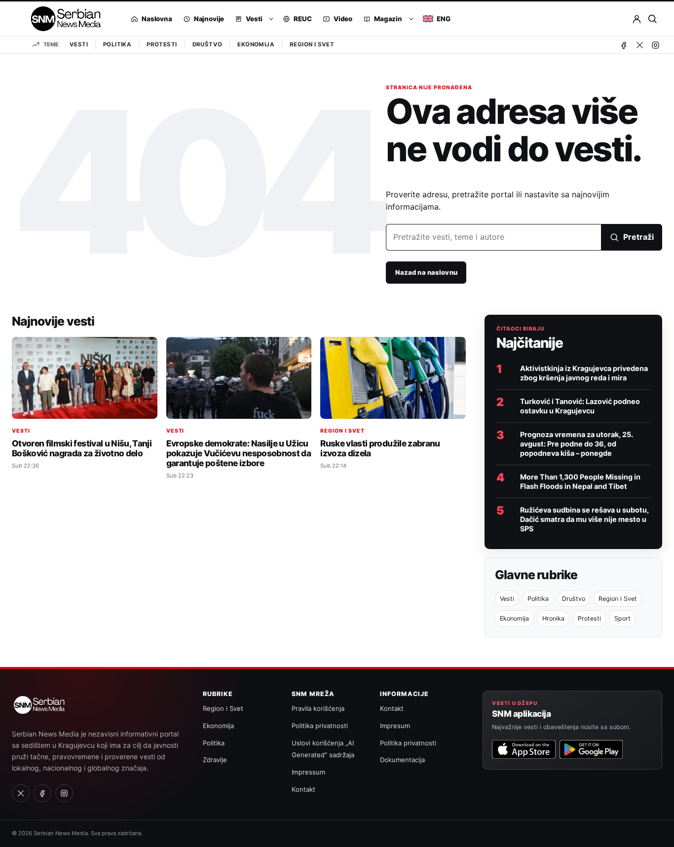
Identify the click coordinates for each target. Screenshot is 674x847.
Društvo (207, 44)
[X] (639, 45)
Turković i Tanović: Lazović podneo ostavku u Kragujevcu (580, 406)
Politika (117, 44)
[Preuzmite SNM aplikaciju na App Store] (523, 749)
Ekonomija (255, 44)
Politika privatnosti (320, 726)
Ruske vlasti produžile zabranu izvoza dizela (380, 448)
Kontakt (303, 789)
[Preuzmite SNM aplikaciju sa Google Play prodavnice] (591, 749)
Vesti (79, 44)
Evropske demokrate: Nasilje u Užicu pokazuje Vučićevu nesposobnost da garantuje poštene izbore (238, 453)
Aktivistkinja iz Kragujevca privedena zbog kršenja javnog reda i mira (584, 373)
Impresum (395, 726)
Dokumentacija (402, 760)
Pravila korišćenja (318, 708)
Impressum (308, 772)
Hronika (553, 618)
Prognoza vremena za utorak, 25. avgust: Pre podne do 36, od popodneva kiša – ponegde (576, 443)
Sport (622, 618)
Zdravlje (215, 760)
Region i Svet (312, 44)
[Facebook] (624, 45)
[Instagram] (655, 45)
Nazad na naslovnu (426, 272)
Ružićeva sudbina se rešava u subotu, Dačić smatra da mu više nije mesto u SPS (584, 519)
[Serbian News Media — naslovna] (62, 18)
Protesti (162, 44)
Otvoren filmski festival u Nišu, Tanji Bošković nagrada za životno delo (81, 448)
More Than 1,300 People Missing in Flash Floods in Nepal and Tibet (580, 481)
